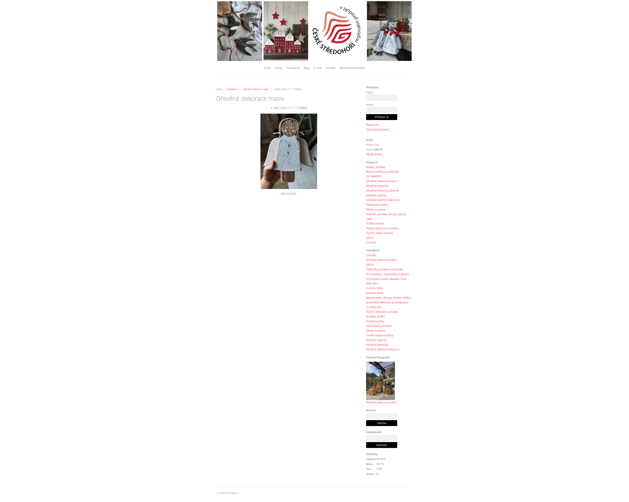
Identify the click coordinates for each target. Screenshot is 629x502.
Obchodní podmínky (352, 68)
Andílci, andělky (375, 167)
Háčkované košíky (377, 204)
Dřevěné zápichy (376, 195)
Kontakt (330, 68)
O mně (317, 68)
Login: (369, 92)
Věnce (370, 238)
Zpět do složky (288, 193)
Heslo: (370, 104)
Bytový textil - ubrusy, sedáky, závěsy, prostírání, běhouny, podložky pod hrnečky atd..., (388, 302)
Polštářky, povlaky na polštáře (384, 269)
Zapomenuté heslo (377, 129)
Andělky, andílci (375, 316)
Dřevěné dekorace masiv (256, 89)
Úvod (267, 68)
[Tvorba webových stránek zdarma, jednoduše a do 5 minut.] (238, 493)
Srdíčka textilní (375, 223)
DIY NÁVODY (373, 176)
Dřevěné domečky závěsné (382, 190)
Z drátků (371, 242)
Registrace (372, 125)
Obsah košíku (374, 154)
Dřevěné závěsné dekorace (382, 200)
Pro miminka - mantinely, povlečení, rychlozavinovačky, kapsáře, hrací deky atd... (388, 278)
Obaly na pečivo (376, 209)
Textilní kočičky (375, 321)
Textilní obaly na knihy (379, 233)
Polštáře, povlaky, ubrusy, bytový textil (386, 216)
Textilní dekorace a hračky (382, 228)
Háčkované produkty (379, 326)
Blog (306, 68)
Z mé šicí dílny (374, 288)
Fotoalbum (293, 68)
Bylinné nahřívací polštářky (382, 172)
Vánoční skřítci (375, 293)
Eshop (278, 68)
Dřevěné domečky (377, 186)
